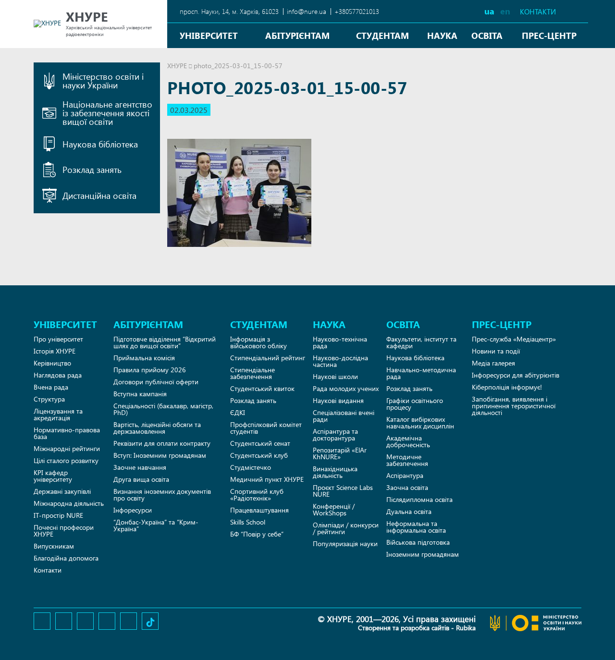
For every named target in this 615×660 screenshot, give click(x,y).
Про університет (58, 338)
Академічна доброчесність (408, 441)
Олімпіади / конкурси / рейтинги (346, 528)
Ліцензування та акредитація (58, 414)
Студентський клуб (259, 455)
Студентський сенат (260, 443)
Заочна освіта (407, 487)
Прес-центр (549, 35)
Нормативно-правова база (67, 433)
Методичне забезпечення (407, 460)
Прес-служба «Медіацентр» (514, 338)
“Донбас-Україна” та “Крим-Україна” (155, 525)
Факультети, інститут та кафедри (421, 342)
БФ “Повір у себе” (256, 533)
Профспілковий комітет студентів (266, 428)
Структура (49, 398)
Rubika (466, 627)
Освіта (487, 35)
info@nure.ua (306, 11)
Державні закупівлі (62, 491)
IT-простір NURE (58, 515)
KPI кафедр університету (53, 476)
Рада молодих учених (346, 388)
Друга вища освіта (141, 479)
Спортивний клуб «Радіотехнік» (256, 494)
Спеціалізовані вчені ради (343, 416)
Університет (209, 35)
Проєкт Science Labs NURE (343, 491)
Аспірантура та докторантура (335, 434)
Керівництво (52, 362)
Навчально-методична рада (421, 373)
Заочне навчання (139, 467)
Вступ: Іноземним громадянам (159, 455)
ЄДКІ (237, 412)
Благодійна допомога (66, 557)
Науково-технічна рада (340, 342)
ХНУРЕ (177, 65)
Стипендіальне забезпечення (252, 373)
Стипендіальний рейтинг (267, 357)
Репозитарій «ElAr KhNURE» (340, 453)
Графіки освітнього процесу (414, 404)
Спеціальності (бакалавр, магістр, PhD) (163, 409)
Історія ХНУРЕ (54, 350)
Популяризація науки (345, 543)
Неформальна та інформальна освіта (416, 527)
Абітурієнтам (297, 35)
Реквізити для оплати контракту (161, 443)
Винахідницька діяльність (335, 472)
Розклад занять (253, 400)
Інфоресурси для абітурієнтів (515, 374)
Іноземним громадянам (422, 554)
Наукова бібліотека (415, 357)
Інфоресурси (132, 509)
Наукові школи (335, 376)
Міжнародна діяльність (69, 503)
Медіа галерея (493, 362)
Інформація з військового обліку (258, 342)
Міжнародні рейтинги (67, 448)
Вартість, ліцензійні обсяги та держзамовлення (157, 428)
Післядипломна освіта (419, 499)
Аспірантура (404, 475)
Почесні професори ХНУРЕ (64, 530)
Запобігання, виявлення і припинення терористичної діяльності (513, 405)
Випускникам (54, 545)
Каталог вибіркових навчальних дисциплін (420, 422)
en (505, 11)
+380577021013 (356, 11)
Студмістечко (250, 467)
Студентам (382, 35)
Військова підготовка (418, 542)
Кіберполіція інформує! (507, 386)
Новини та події (496, 350)
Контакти (538, 11)
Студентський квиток (262, 388)
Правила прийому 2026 (149, 369)
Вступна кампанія (140, 393)
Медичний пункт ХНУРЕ (267, 479)
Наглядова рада (58, 374)
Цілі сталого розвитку (66, 460)
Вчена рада (51, 386)
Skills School (247, 521)
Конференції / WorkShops (334, 509)
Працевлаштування (259, 509)
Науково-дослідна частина (340, 361)
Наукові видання (338, 400)
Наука (442, 35)
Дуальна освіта (408, 511)
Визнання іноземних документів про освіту (162, 494)
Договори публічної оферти (155, 381)
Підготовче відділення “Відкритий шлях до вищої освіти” (164, 342)
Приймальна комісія (144, 357)
